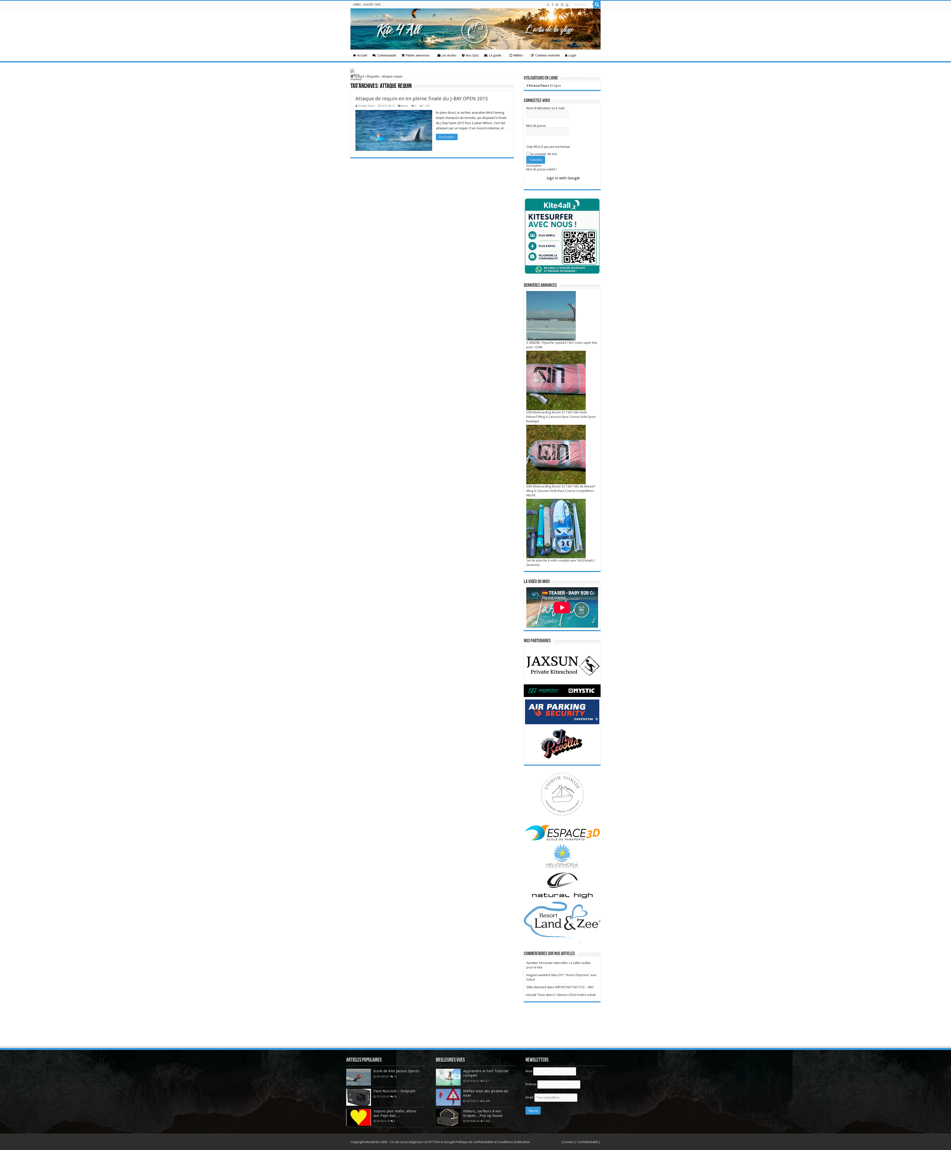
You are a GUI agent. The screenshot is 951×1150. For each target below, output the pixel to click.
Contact (569, 1142)
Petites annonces (417, 55)
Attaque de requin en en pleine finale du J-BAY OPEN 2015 (421, 99)
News (404, 105)
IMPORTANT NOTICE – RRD (574, 987)
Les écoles (449, 55)
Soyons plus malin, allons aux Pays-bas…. (394, 1113)
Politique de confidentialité (474, 1142)
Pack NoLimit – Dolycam (394, 1091)
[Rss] (548, 5)
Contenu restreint (547, 55)
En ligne (543, 85)
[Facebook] (552, 5)
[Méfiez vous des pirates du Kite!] (448, 1097)
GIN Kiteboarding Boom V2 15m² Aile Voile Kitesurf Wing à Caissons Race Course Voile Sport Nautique (561, 416)
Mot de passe (536, 126)
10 (395, 1096)
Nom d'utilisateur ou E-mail (545, 108)
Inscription (534, 165)
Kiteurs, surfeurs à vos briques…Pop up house (482, 1113)
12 (395, 1076)
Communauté (386, 55)
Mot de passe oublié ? (541, 169)
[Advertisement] (475, 1032)
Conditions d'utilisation (514, 1142)
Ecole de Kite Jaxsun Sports (396, 1071)
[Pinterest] (562, 5)
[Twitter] (557, 5)
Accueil (362, 55)
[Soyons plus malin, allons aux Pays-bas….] (358, 1117)
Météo (518, 55)
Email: (530, 1097)
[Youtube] (567, 5)
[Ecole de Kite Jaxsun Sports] (358, 1077)
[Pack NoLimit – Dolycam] (358, 1097)
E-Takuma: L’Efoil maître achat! (575, 995)
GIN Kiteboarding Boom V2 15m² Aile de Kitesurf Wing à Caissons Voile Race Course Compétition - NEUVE (561, 490)
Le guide (495, 55)
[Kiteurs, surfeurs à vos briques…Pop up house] (448, 1117)
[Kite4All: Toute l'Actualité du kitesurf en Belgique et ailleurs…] (475, 29)
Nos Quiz (472, 55)
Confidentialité (588, 1142)
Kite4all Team (366, 105)
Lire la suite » (447, 137)
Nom (529, 1071)
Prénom (531, 1084)
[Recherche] (597, 4)
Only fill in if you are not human (548, 147)
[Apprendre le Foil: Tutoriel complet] (448, 1077)
